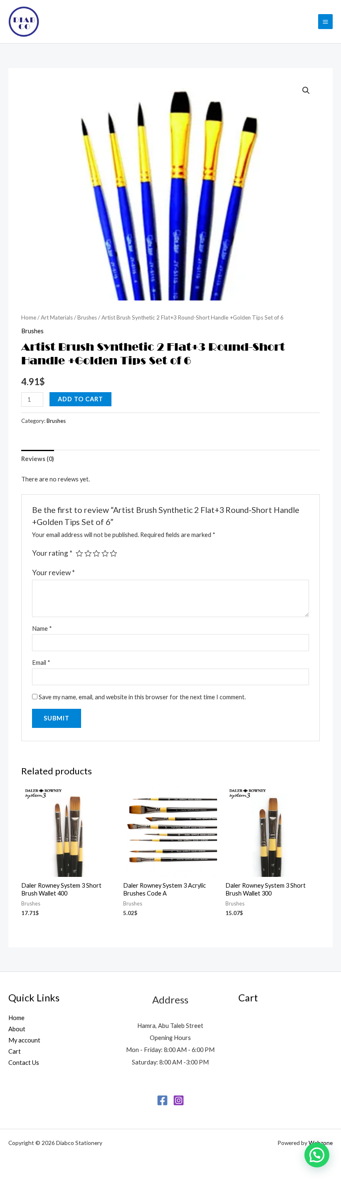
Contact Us (23, 1062)
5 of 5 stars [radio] (113, 553)
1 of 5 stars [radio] (79, 553)
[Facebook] (162, 1100)
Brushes (87, 317)
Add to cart (80, 399)
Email (41, 662)
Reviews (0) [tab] (37, 458)
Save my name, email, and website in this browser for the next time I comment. (142, 697)
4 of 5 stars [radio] (105, 553)
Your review (53, 572)
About (16, 1029)
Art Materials (57, 317)
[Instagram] (178, 1100)
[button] (306, 90)
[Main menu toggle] (325, 21)
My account (24, 1040)
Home (28, 317)
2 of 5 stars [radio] (88, 553)
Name (42, 628)
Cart (14, 1051)
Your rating (52, 553)
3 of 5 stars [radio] (96, 553)
